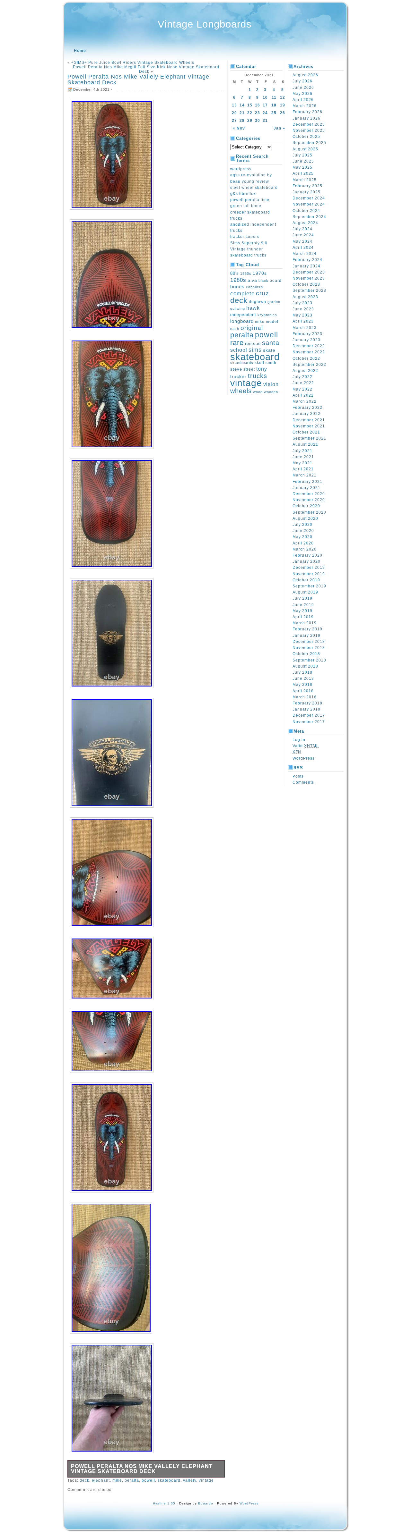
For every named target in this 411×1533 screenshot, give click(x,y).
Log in (299, 739)
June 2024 (303, 235)
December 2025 (309, 124)
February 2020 (307, 555)
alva (252, 280)
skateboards (241, 363)
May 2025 (302, 167)
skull (259, 362)
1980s (238, 280)
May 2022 (302, 389)
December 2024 (309, 198)
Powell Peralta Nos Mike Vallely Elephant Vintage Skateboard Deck (138, 79)
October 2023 (306, 284)
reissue (253, 343)
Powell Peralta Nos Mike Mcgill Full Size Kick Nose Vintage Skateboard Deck (146, 69)
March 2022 (305, 401)
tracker (238, 376)
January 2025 (306, 192)
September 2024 (309, 217)
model (272, 321)
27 (234, 120)
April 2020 (303, 543)
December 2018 (309, 641)
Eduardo (205, 1503)
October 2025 (306, 136)
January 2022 (306, 413)
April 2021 (303, 469)
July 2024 (302, 229)
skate (269, 350)
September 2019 (309, 586)
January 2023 (306, 340)
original (251, 327)
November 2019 (309, 574)
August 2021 (305, 444)
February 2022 (307, 407)
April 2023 (303, 321)
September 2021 (309, 438)
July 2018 (302, 672)
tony (261, 369)
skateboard (169, 1480)
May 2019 (302, 611)
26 (282, 113)
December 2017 (309, 715)
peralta (132, 1480)
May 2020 (302, 537)
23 (257, 113)
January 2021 (306, 487)
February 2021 (307, 481)
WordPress (304, 758)
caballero (254, 287)
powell (148, 1480)
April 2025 (303, 173)
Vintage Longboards (205, 24)
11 (274, 97)
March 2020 (305, 549)
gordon (273, 302)
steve (236, 369)
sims (255, 350)
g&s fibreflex (243, 193)
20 (234, 113)
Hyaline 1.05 (164, 1503)
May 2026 (302, 93)
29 (249, 120)
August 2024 (305, 223)
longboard (242, 321)
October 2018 (306, 654)
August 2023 (305, 297)
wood (258, 392)
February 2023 (307, 334)
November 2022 (309, 352)
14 (242, 105)
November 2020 (309, 500)
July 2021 (302, 451)
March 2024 (305, 253)
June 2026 (303, 87)
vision (271, 384)
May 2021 (302, 463)
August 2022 (305, 370)
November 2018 (309, 647)
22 (249, 113)
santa (270, 342)
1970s (260, 273)
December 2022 (309, 346)
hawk (253, 308)
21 (242, 113)
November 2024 (309, 204)
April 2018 (303, 691)
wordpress (240, 169)
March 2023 (305, 327)
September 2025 (309, 142)
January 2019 (306, 635)
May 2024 (302, 241)
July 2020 (302, 524)
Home (80, 50)
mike (117, 1480)
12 (282, 97)
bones (237, 286)
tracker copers (244, 236)
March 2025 (305, 180)
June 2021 (303, 457)
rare (237, 343)
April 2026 (303, 99)
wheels (241, 390)
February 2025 (307, 186)
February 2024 (307, 259)
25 (273, 113)
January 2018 (306, 709)
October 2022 (306, 358)
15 (249, 105)
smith (271, 362)
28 (242, 120)
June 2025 (303, 161)
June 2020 (303, 530)
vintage (206, 1480)
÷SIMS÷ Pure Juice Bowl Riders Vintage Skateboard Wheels (132, 62)
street (249, 369)
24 (265, 113)
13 (234, 105)
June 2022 (303, 383)
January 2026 (306, 118)
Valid (306, 746)
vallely (189, 1480)
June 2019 (303, 604)
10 (265, 97)
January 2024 (306, 266)
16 (257, 105)
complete (242, 293)
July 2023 (302, 303)
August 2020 (305, 518)
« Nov (239, 128)
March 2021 (305, 475)
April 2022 (303, 395)
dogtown (257, 301)
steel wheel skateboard (254, 187)
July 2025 (302, 155)
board (276, 280)
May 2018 (302, 684)
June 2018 (303, 678)
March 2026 (305, 106)
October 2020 (306, 506)
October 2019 (306, 580)
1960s (245, 273)
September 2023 (309, 290)
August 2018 (305, 666)
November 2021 (309, 426)
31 (265, 120)
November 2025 (309, 130)
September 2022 (309, 364)
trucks (257, 375)
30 (257, 120)
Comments (303, 782)
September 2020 (309, 512)
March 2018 (305, 697)
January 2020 (306, 561)
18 (273, 105)
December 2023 (309, 272)
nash (234, 329)
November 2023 (309, 278)
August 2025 (305, 149)
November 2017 (309, 722)
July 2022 (302, 377)
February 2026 (307, 112)
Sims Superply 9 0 (248, 243)
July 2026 (302, 81)
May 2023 (302, 315)
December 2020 (309, 494)
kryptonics (267, 315)
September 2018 (309, 660)
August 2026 (305, 75)
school (238, 350)
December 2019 (309, 567)
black (263, 280)
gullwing (237, 308)
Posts (298, 776)
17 (265, 105)
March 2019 (305, 623)
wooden (271, 392)
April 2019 (303, 617)
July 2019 (302, 598)
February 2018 (307, 703)
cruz (262, 293)
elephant (101, 1480)
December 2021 (309, 420)
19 (282, 105)
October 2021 (306, 432)
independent (243, 315)
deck (84, 1480)
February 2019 (307, 629)
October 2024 (306, 210)
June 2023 (303, 309)
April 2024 (303, 247)
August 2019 (305, 592)
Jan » (279, 128)
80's (234, 273)
